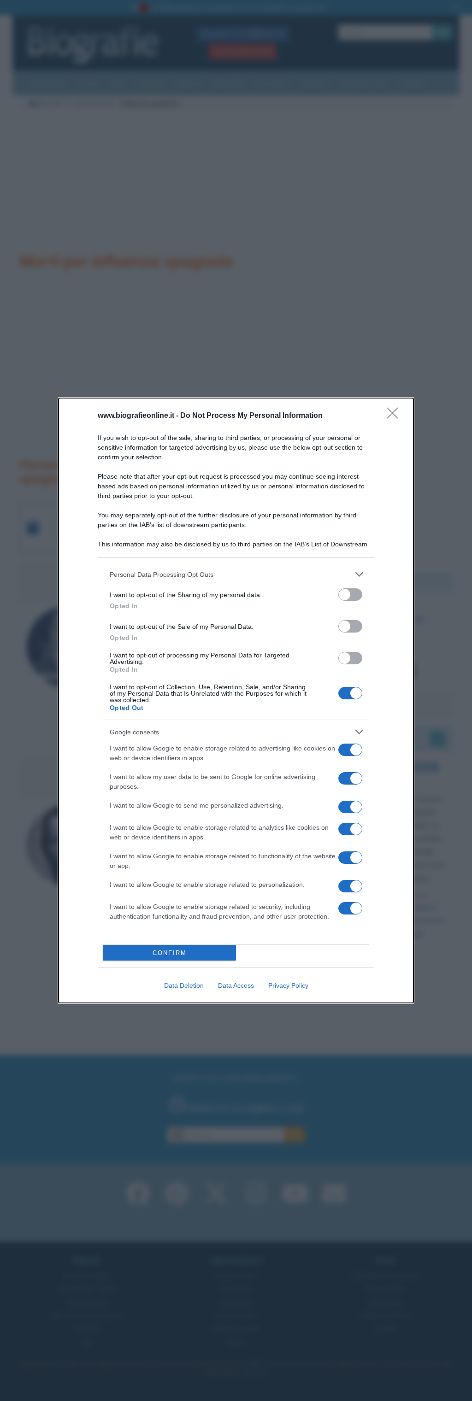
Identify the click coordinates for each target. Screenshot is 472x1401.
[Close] (395, 416)
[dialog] (236, 700)
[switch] (350, 594)
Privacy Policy (288, 985)
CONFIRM (170, 953)
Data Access (236, 985)
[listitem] (236, 574)
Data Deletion (184, 985)
